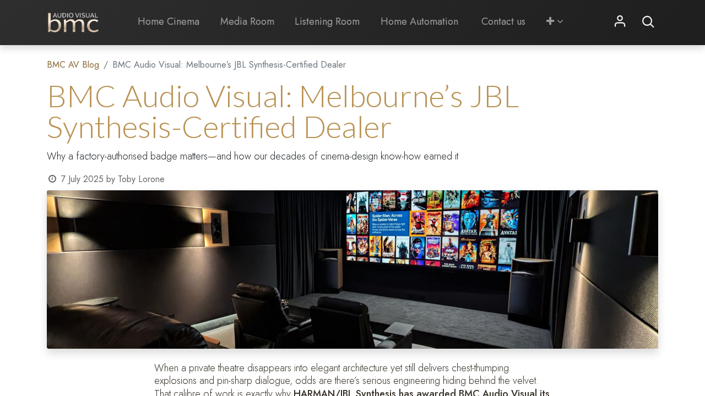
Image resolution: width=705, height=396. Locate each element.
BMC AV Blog (73, 64)
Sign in (620, 22)
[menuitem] (169, 22)
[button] (554, 22)
